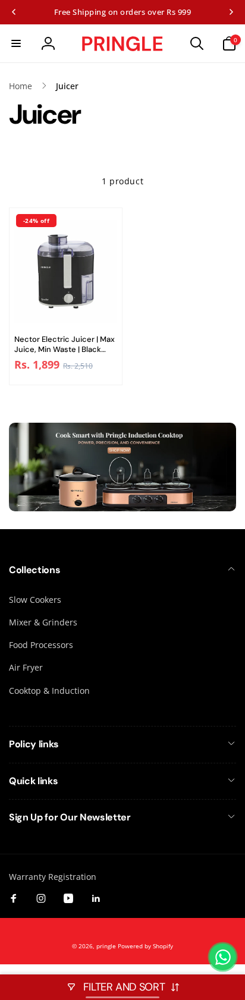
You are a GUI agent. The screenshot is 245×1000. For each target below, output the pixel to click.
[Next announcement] (231, 12)
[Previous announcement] (13, 12)
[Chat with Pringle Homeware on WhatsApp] (222, 957)
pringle (106, 946)
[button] (16, 43)
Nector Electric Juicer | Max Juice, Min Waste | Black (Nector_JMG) (64, 345)
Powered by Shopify (145, 946)
